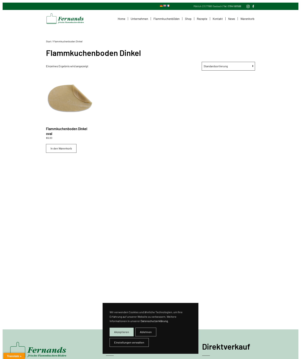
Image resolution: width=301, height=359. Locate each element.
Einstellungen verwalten (129, 342)
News (231, 18)
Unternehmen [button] (139, 18)
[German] (161, 5)
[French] (168, 5)
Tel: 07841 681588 (232, 6)
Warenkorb (247, 18)
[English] (164, 5)
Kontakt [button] (218, 18)
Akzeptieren (121, 332)
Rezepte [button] (202, 18)
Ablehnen (146, 332)
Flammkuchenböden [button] (166, 18)
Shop (188, 18)
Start (48, 41)
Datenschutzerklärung (154, 321)
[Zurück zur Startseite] (65, 18)
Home (121, 18)
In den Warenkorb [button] (61, 148)
